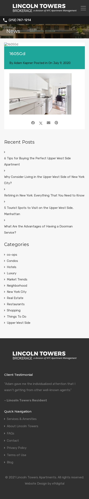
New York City (16, 292)
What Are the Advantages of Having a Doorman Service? (38, 229)
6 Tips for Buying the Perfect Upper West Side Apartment (37, 161)
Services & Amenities (22, 419)
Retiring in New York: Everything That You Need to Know (44, 195)
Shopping (13, 310)
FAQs (10, 433)
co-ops (12, 255)
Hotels (11, 267)
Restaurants (16, 304)
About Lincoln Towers (22, 426)
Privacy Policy (16, 447)
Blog (10, 462)
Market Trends (17, 279)
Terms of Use (16, 455)
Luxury (11, 273)
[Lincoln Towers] (44, 11)
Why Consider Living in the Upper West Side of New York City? (44, 180)
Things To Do (16, 316)
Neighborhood (17, 285)
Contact (13, 440)
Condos (12, 261)
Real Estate (15, 298)
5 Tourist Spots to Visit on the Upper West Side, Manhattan (38, 211)
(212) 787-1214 (20, 20)
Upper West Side (18, 323)
